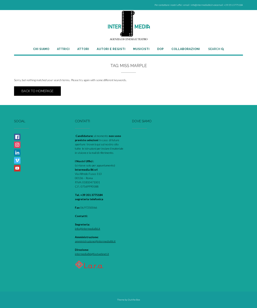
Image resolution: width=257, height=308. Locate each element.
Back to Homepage (37, 91)
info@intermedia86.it (87, 228)
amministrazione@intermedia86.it (95, 241)
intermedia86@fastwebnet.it (92, 254)
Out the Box (134, 299)
